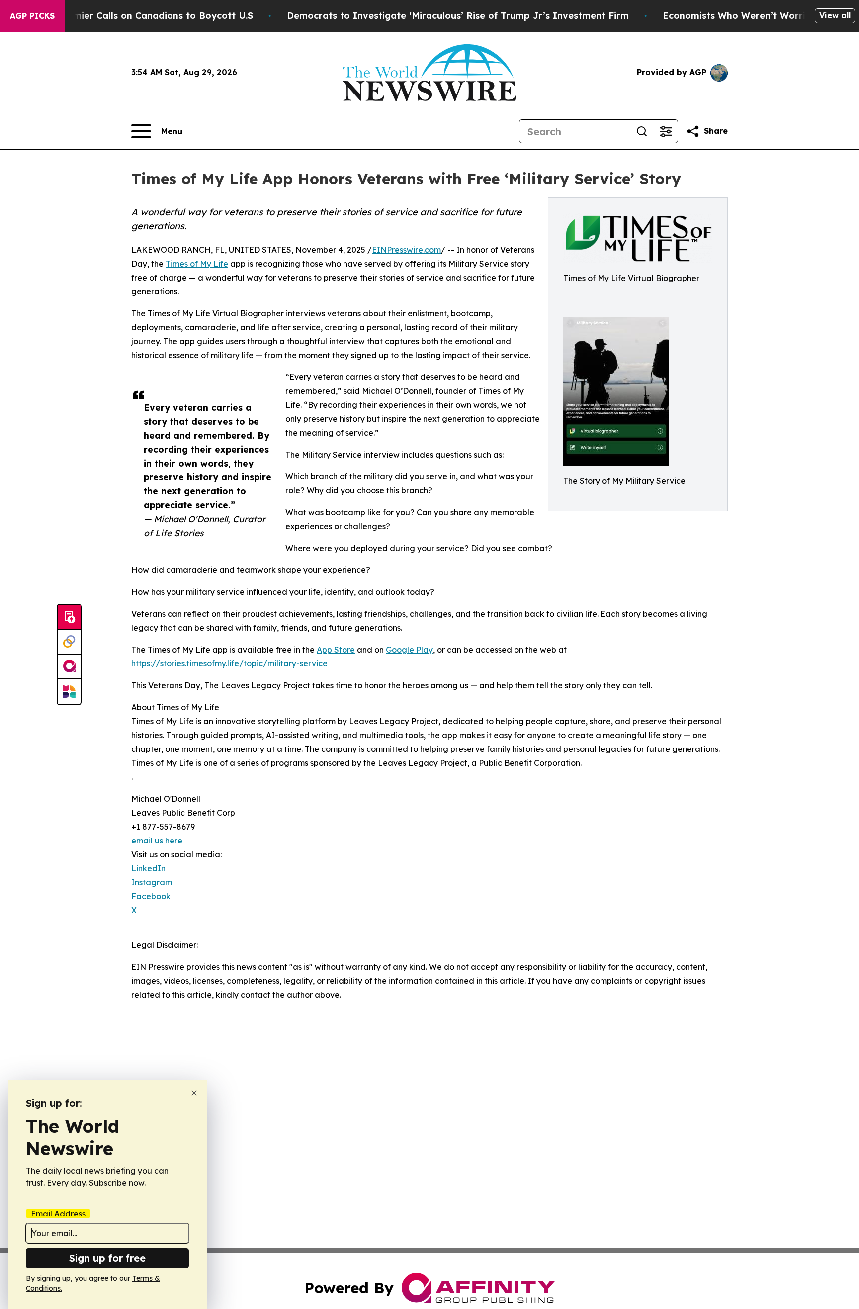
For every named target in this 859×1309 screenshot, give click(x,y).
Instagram (151, 882)
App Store (336, 649)
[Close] (194, 1093)
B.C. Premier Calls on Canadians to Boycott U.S (145, 15)
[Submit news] (69, 617)
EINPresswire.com (406, 250)
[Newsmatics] (69, 691)
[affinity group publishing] (69, 666)
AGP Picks (32, 16)
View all (835, 15)
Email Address (58, 1213)
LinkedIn (148, 868)
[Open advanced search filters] (666, 131)
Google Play (409, 649)
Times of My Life (197, 264)
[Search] (642, 131)
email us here (156, 840)
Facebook (151, 896)
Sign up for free (107, 1258)
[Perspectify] (69, 642)
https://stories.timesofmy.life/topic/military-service (229, 663)
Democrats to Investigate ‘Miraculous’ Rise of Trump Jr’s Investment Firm (458, 15)
